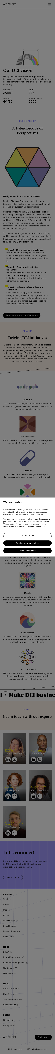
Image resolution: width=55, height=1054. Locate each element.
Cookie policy (9, 524)
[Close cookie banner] (51, 501)
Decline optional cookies (27, 543)
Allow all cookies (28, 551)
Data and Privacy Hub (36, 526)
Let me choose (27, 536)
